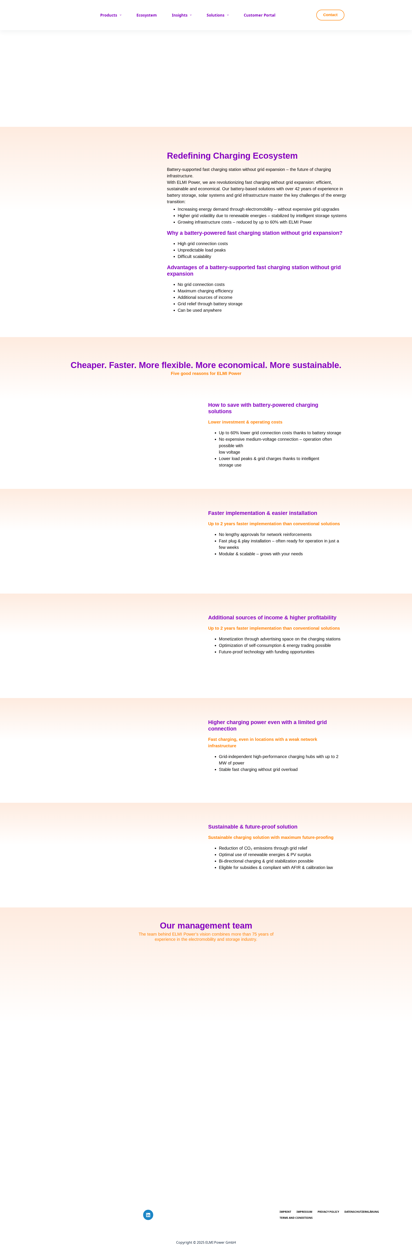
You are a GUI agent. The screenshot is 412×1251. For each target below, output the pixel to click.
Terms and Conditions (296, 1218)
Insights (180, 15)
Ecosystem (146, 15)
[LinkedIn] (148, 1215)
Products (108, 15)
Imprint (285, 1212)
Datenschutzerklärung (361, 1212)
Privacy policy (328, 1212)
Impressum (304, 1212)
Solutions (215, 15)
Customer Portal (259, 15)
